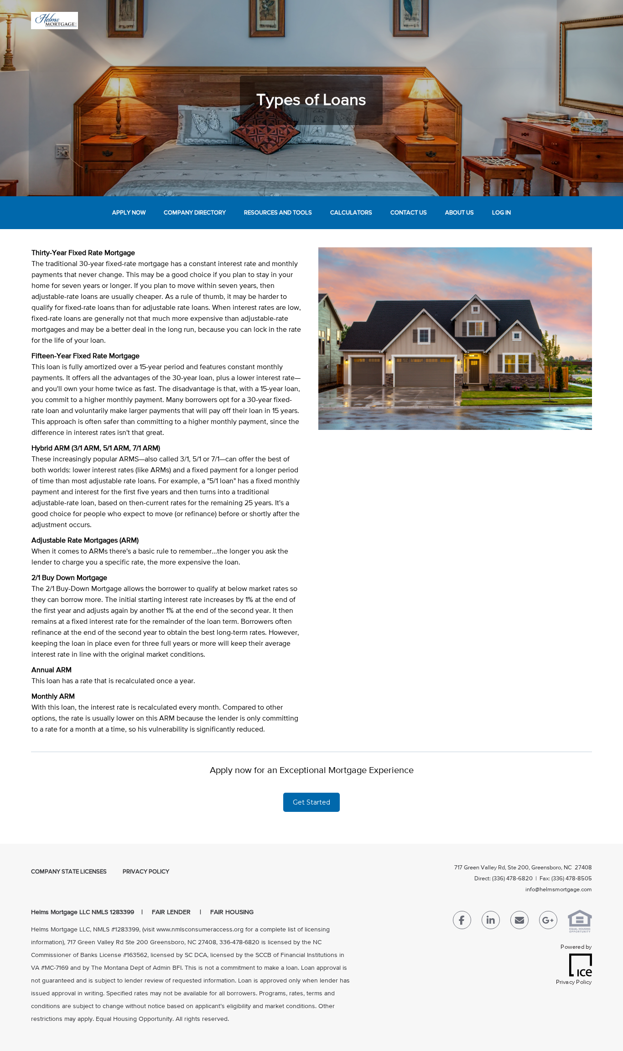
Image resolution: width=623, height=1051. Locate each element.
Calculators (351, 213)
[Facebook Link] (462, 922)
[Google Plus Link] (548, 922)
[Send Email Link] (519, 922)
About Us (459, 213)
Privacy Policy (146, 872)
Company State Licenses (69, 872)
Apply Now (128, 213)
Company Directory (195, 213)
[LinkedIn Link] (491, 922)
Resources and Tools (278, 213)
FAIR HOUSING (232, 912)
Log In (501, 213)
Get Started (311, 802)
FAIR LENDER (171, 912)
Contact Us (408, 213)
